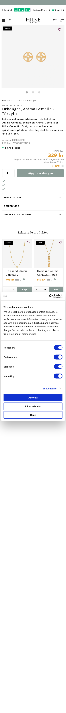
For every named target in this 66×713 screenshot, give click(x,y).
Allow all (33, 397)
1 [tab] (27, 92)
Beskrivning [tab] (11, 206)
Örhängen (31, 101)
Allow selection (33, 406)
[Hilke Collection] (33, 20)
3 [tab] (39, 92)
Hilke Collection (12, 105)
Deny (33, 415)
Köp (24, 289)
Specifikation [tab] (12, 197)
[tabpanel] (33, 56)
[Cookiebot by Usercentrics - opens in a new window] (49, 296)
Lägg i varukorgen (40, 173)
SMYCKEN (20, 101)
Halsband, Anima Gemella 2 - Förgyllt (17, 274)
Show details (49, 388)
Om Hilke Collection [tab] (17, 214)
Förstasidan (7, 101)
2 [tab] (33, 92)
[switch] (58, 357)
